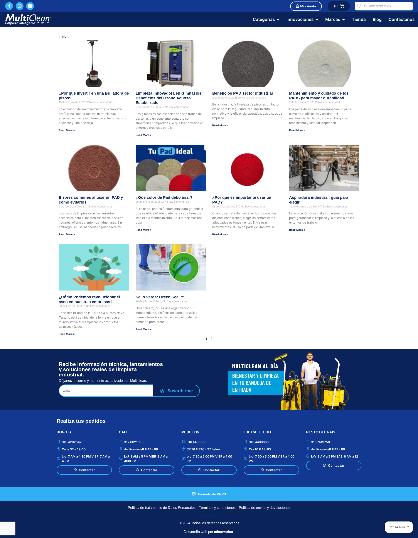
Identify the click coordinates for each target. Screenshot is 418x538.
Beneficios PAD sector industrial (242, 93)
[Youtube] (30, 6)
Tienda (359, 19)
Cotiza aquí (396, 527)
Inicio (62, 36)
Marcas (332, 19)
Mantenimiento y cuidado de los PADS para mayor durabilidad (319, 95)
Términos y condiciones (217, 508)
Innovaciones (300, 19)
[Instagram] (20, 6)
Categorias (264, 19)
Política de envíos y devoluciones (264, 508)
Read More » (67, 130)
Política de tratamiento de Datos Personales (162, 508)
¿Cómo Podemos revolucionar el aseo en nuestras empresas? (89, 299)
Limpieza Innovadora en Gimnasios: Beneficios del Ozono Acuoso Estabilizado (169, 98)
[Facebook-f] (9, 6)
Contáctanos (402, 19)
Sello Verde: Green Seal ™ (160, 297)
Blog (377, 19)
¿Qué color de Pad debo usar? (164, 197)
